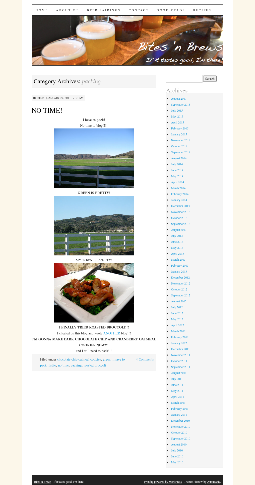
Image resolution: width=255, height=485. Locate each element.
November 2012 (180, 283)
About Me (67, 10)
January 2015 (179, 134)
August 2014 (179, 158)
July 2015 (177, 110)
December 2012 (180, 277)
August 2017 (179, 98)
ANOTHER (111, 333)
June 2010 (177, 456)
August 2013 (179, 230)
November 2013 (180, 212)
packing (76, 365)
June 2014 (177, 170)
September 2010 (180, 438)
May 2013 (177, 247)
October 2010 (179, 432)
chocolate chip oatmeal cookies (79, 359)
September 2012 (180, 295)
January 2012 (179, 343)
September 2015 (180, 104)
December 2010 (180, 420)
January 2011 (179, 414)
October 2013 (179, 218)
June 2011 (177, 385)
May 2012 (177, 319)
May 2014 (177, 176)
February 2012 (180, 337)
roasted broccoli (95, 365)
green (107, 359)
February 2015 (180, 128)
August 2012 (179, 301)
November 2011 (180, 355)
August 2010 (179, 444)
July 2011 (177, 379)
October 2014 (179, 146)
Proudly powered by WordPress (163, 482)
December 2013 (180, 206)
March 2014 (178, 188)
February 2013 (180, 265)
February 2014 (180, 194)
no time (63, 365)
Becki (41, 98)
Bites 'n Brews (42, 482)
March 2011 (178, 402)
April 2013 (177, 253)
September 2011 (180, 367)
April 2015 (177, 122)
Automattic (213, 482)
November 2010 (180, 426)
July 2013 (177, 236)
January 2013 (179, 271)
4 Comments (145, 359)
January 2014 (179, 200)
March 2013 (178, 259)
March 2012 (178, 331)
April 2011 (177, 397)
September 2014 (180, 152)
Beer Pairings (104, 10)
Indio (52, 365)
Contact (139, 10)
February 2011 (180, 408)
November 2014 (180, 140)
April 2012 (177, 325)
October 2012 (179, 289)
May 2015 (177, 116)
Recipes (202, 10)
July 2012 (177, 307)
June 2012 (177, 313)
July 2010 (177, 450)
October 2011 (179, 361)
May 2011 (177, 391)
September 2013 (180, 224)
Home (42, 10)
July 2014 (177, 164)
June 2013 (177, 241)
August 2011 (179, 373)
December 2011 (180, 349)
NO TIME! (47, 110)
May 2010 (177, 462)
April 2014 (177, 182)
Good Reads (171, 10)
